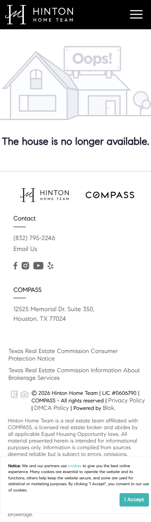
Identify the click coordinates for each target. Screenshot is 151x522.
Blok (108, 408)
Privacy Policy (126, 400)
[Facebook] (15, 266)
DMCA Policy (51, 408)
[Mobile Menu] (136, 14)
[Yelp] (50, 266)
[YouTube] (38, 266)
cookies (74, 465)
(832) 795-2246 (34, 238)
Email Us (25, 249)
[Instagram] (25, 266)
